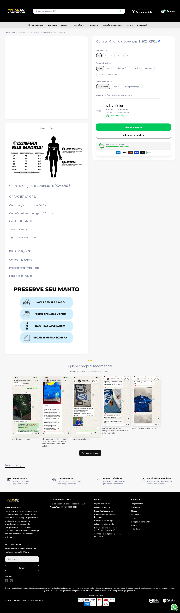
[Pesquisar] (122, 11)
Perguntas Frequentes (103, 511)
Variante (99, 95)
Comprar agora (133, 127)
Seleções (78, 25)
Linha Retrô (142, 25)
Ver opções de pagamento (117, 112)
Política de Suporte (102, 507)
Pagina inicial (10, 32)
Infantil (129, 25)
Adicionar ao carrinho (133, 135)
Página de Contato (102, 504)
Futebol (92, 25)
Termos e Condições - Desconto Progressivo (108, 535)
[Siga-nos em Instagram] (11, 580)
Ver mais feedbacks (90, 453)
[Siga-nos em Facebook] (6, 580)
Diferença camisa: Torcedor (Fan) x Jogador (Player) (106, 529)
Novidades (52, 25)
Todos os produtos (25, 32)
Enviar (22, 568)
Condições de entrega (104, 520)
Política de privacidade (104, 524)
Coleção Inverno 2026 (112, 25)
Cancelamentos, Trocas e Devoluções (105, 515)
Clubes (64, 25)
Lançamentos (37, 25)
